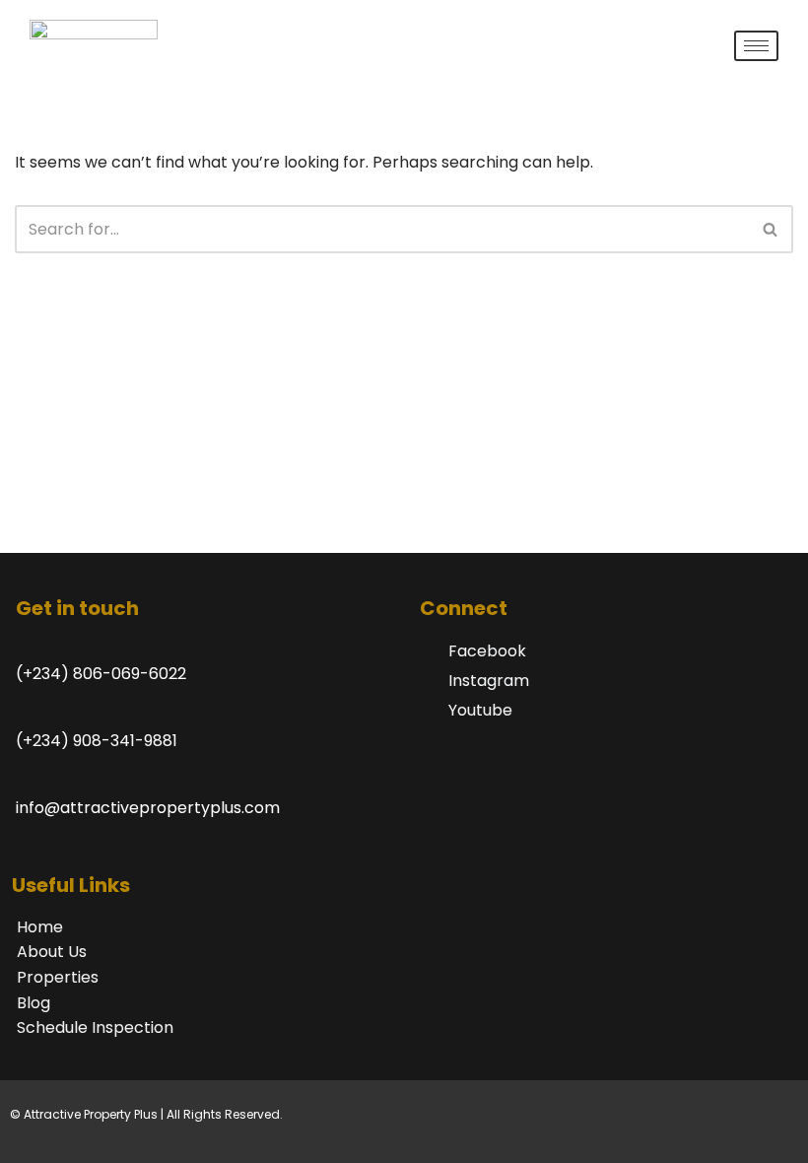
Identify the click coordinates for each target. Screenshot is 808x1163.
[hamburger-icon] (756, 46)
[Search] (771, 229)
